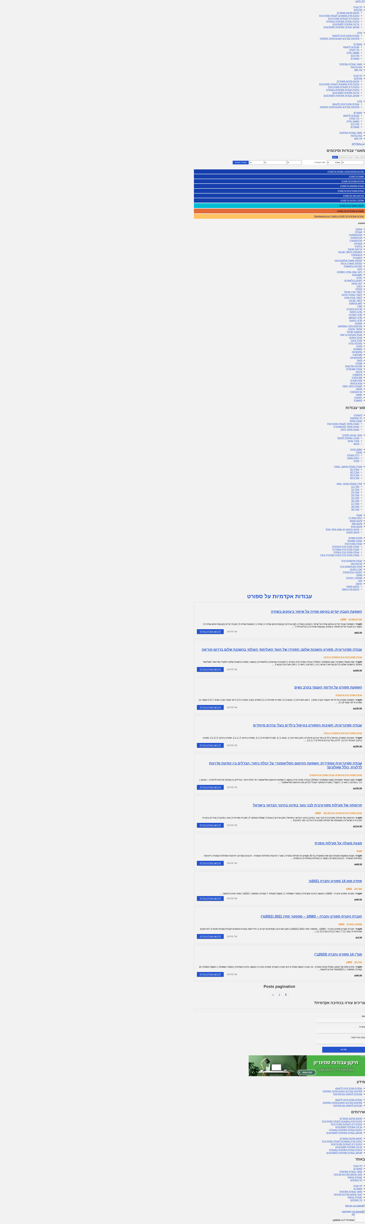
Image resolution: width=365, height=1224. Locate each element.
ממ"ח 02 (354, 472)
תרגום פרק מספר (350, 589)
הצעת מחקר (355, 421)
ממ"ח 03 (354, 475)
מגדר (359, 306)
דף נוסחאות (356, 418)
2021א (349, 888)
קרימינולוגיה (356, 391)
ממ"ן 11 (355, 486)
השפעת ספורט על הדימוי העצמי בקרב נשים (328, 687)
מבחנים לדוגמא (351, 47)
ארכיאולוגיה (356, 237)
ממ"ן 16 (355, 500)
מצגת (359, 515)
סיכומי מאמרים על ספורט (351, 205)
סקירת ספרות (355, 538)
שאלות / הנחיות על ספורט (352, 200)
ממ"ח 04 (354, 478)
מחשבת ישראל (354, 332)
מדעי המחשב (355, 317)
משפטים (357, 349)
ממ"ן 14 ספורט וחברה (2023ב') (338, 954)
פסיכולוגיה (357, 377)
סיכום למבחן (352, 532)
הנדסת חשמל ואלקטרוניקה (348, 260)
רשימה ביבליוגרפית (352, 572)
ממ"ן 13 (355, 492)
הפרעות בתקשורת (353, 266)
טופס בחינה (356, 449)
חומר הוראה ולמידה (352, 435)
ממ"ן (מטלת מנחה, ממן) (349, 483)
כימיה (359, 286)
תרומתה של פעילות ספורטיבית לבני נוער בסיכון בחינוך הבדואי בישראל (307, 805)
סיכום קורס (356, 526)
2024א (343, 619)
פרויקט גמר (356, 563)
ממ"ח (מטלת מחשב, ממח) (348, 466)
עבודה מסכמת (354, 540)
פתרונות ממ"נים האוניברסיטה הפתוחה (339, 38)
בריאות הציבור (355, 249)
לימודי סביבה (355, 300)
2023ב (318, 813)
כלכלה (358, 289)
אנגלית (358, 232)
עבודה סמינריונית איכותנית (345, 546)
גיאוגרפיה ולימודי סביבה (350, 252)
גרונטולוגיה (356, 254)
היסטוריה (357, 257)
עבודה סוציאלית (354, 369)
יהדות (359, 277)
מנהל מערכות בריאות (351, 334)
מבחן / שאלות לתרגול (348, 438)
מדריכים (355, 55)
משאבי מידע (353, 52)
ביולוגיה (358, 246)
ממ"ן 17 (355, 503)
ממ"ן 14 (355, 495)
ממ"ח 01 (354, 469)
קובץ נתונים (356, 569)
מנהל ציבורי (356, 340)
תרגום (359, 583)
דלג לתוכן (360, 1)
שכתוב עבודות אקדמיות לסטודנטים (341, 27)
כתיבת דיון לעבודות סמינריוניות (343, 18)
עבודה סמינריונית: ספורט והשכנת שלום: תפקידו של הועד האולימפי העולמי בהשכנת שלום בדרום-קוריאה (282, 649)
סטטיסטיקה (356, 357)
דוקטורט (358, 415)
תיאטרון (358, 397)
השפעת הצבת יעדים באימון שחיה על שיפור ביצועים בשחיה (316, 611)
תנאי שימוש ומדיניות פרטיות (348, 1174)
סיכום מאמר (355, 520)
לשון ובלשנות (355, 303)
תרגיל (356, 461)
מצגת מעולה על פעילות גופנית (338, 843)
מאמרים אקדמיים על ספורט (350, 211)
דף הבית (357, 7)
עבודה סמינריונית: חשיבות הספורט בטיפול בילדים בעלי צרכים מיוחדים (307, 725)
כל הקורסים (356, 1180)
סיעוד (359, 360)
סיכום (356, 443)
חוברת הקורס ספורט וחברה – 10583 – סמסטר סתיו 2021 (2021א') (311, 916)
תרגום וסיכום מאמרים (348, 12)
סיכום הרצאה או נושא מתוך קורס (342, 529)
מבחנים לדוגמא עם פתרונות (347, 1094)
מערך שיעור (353, 441)
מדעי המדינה (355, 314)
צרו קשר (358, 69)
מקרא (359, 346)
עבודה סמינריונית (353, 543)
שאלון (359, 575)
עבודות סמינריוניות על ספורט (351, 191)
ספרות (359, 363)
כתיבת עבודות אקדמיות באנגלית (342, 21)
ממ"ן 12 (355, 489)
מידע (359, 32)
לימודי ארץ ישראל (353, 292)
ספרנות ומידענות (353, 366)
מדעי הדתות (356, 312)
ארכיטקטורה (356, 240)
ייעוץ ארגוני (356, 283)
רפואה (359, 394)
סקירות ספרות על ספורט (353, 181)
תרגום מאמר (352, 586)
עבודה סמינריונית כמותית (346, 552)
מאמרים (358, 44)
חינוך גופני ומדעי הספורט (349, 272)
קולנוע (359, 389)
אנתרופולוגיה (355, 234)
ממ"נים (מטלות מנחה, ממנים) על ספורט (346, 171)
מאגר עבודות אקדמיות (350, 64)
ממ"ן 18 (355, 506)
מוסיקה (358, 323)
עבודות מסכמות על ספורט (352, 186)
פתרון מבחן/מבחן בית (351, 566)
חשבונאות (357, 274)
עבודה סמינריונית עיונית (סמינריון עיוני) (339, 555)
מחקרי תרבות (355, 329)
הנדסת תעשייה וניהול (351, 263)
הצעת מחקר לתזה (349, 429)
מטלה (359, 452)
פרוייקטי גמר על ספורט (353, 195)
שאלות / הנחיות (354, 578)
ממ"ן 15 (355, 498)
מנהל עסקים (355, 337)
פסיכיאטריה (356, 380)
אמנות (359, 229)
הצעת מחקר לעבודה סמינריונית (343, 423)
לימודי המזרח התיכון (352, 294)
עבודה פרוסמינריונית (351, 560)
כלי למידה (354, 50)
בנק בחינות (356, 67)
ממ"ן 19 (355, 509)
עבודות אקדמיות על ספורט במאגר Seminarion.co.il (339, 216)
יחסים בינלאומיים (353, 280)
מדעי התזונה (355, 320)
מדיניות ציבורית (354, 309)
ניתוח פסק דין (355, 518)
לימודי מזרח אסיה (353, 297)
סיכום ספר (356, 523)
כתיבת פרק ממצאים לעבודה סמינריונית (339, 15)
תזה (360, 580)
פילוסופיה (357, 374)
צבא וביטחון (356, 383)
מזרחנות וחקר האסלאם (350, 326)
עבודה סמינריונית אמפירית (345, 549)
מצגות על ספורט (356, 176)
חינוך (359, 269)
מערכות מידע (355, 343)
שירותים (358, 10)
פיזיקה (359, 371)
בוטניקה (358, 243)
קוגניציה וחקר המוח (352, 386)
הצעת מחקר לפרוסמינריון (346, 426)
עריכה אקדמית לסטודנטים (345, 24)
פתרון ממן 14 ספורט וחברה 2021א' (335, 881)
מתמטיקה (357, 351)
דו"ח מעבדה (353, 455)
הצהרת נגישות (355, 1177)
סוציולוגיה (357, 354)
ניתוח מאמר (353, 458)
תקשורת (358, 400)
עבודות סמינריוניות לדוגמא (345, 35)
